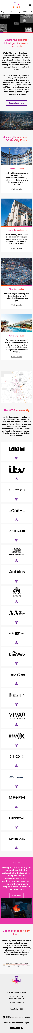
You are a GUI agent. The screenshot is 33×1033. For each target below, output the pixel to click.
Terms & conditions (16, 1002)
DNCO (20, 1009)
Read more (16, 896)
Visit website (16, 189)
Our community (15, 12)
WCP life (25, 12)
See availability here (16, 103)
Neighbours (4, 12)
